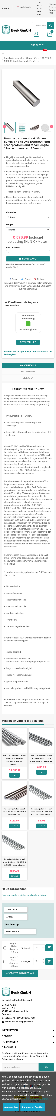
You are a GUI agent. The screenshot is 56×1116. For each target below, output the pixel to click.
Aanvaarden (11, 1107)
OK (46, 1067)
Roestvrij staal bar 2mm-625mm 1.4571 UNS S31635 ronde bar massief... (14, 759)
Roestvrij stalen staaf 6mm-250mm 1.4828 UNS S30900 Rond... (14, 812)
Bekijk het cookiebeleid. (36, 1099)
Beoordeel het (28, 342)
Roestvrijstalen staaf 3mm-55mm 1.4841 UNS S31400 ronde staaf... (41, 812)
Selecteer (12, 931)
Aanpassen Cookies (33, 1107)
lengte (9, 224)
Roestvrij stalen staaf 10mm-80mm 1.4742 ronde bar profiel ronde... (41, 758)
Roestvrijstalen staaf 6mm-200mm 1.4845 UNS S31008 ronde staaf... (14, 862)
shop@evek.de (26, 1021)
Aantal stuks (13, 247)
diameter (11, 212)
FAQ (51, 13)
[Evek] (16, 29)
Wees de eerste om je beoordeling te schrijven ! (25, 895)
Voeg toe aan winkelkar (49, 947)
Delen (14, 279)
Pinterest (41, 279)
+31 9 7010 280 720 (39, 8)
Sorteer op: (12, 924)
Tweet (27, 279)
